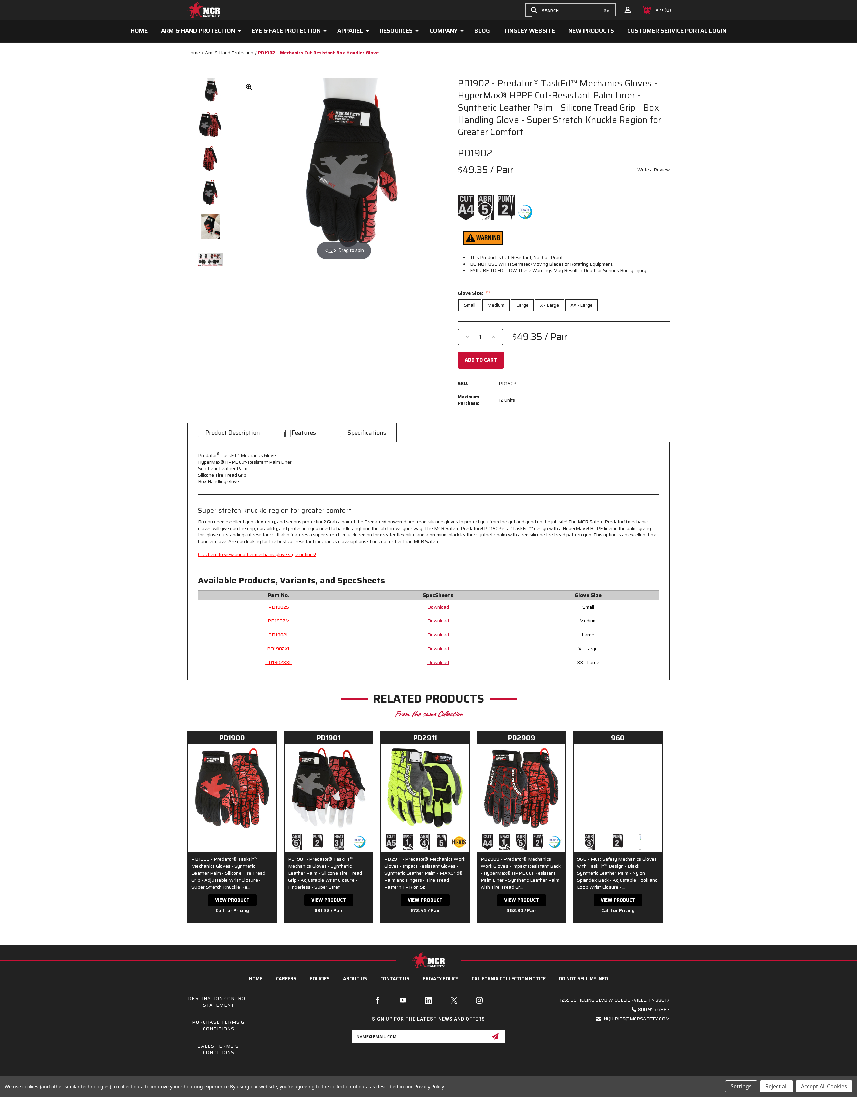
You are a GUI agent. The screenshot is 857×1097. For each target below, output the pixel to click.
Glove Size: (474, 293)
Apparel (350, 30)
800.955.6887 (654, 1009)
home (255, 978)
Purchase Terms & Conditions (218, 1025)
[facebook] (378, 1000)
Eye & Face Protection (286, 30)
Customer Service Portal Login (676, 30)
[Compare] (262, 774)
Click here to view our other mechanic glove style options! (257, 554)
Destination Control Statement (218, 1002)
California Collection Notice (509, 978)
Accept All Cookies (824, 1086)
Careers (286, 978)
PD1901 (328, 737)
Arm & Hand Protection (198, 30)
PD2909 (521, 737)
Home (139, 30)
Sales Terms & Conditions (218, 1049)
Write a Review (653, 169)
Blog (482, 30)
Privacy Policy (440, 978)
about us (355, 978)
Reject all (776, 1086)
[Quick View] (262, 757)
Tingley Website (529, 30)
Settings (741, 1086)
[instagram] (479, 1000)
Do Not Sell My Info (583, 978)
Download (438, 607)
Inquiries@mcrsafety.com (636, 1018)
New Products (591, 30)
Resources (396, 30)
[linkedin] (428, 1000)
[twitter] (454, 1000)
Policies (320, 978)
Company (444, 30)
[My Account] (627, 9)
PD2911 (425, 737)
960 (618, 737)
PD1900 (232, 737)
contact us (394, 978)
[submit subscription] (495, 1036)
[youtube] (403, 1000)
